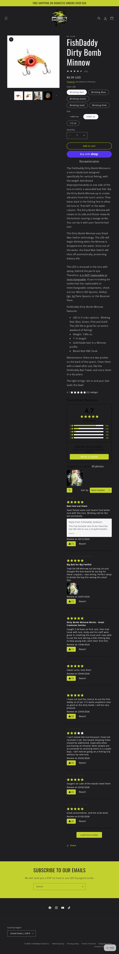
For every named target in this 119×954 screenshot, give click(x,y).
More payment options (89, 161)
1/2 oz (73, 123)
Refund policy (58, 944)
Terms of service (89, 944)
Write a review (89, 456)
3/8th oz (90, 116)
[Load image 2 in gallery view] (28, 96)
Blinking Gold (77, 105)
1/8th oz (76, 117)
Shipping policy (105, 944)
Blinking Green (78, 98)
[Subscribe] (82, 886)
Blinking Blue (98, 92)
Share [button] (73, 845)
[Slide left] (10, 96)
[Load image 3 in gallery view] (38, 96)
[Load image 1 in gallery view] (18, 96)
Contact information (103, 946)
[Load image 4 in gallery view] (48, 96)
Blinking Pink (99, 105)
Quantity (71, 129)
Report (82, 543)
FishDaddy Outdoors (40, 944)
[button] (6, 18)
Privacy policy (73, 944)
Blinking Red (77, 92)
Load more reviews (89, 835)
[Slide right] (56, 96)
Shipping (71, 81)
